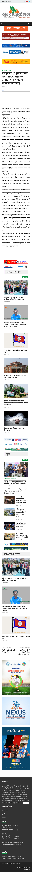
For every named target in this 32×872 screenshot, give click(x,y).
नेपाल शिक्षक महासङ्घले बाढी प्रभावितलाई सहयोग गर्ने (15, 351)
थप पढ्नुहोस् (26, 803)
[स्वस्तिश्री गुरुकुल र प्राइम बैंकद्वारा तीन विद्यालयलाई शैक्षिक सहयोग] (16, 463)
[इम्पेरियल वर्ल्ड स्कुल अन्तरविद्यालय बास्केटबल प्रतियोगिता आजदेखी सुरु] (16, 295)
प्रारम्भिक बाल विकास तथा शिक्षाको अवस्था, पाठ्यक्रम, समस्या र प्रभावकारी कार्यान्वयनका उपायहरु (15, 325)
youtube (4, 814)
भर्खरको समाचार (5, 70)
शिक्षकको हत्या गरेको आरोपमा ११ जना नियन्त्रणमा (14, 429)
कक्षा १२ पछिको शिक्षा (16, 28)
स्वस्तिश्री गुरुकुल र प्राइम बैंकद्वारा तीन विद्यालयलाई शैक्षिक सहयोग (15, 482)
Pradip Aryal (27, 869)
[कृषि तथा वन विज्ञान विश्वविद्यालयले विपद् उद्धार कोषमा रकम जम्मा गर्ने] (16, 373)
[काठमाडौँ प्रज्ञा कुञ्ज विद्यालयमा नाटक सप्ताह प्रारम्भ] (9, 523)
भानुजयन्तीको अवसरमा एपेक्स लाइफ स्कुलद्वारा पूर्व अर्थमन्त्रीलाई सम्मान (21, 500)
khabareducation (15, 864)
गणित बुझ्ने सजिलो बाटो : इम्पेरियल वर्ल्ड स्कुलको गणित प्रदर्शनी (22, 535)
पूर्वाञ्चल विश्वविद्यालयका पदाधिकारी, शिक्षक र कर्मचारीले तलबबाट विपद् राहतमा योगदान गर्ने (16, 403)
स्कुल (15, 479)
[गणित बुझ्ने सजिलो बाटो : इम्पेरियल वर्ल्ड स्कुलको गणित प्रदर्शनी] (9, 534)
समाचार (10, 70)
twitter (4, 817)
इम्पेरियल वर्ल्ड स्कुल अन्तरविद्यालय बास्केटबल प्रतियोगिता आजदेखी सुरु (14, 298)
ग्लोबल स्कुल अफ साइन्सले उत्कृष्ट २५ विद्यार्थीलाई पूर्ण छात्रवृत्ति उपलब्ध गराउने (21, 513)
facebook (5, 811)
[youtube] (27, 1)
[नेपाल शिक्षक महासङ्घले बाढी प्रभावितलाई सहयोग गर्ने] (16, 348)
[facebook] (25, 1)
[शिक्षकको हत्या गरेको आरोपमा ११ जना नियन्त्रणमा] (16, 426)
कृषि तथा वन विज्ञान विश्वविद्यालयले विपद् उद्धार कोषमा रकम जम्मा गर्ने (15, 376)
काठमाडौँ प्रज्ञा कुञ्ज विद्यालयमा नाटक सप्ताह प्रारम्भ (21, 525)
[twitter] (29, 1)
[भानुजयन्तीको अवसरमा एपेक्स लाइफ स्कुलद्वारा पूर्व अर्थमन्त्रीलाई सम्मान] (9, 497)
